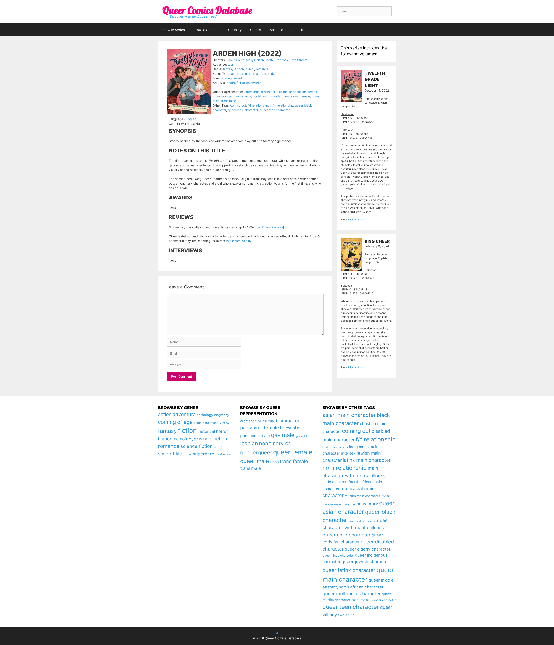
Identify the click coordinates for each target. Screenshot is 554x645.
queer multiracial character (351, 593)
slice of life (170, 454)
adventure (184, 414)
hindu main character (335, 447)
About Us (277, 30)
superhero (203, 454)
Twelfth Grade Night (375, 79)
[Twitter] (277, 633)
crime (197, 423)
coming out (238, 105)
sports (187, 454)
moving (226, 78)
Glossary (235, 30)
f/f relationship (258, 105)
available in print (242, 73)
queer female (300, 96)
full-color (243, 82)
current (261, 73)
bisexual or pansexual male (232, 96)
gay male (283, 435)
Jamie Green (235, 60)
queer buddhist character (362, 521)
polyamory (367, 503)
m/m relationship (281, 105)
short (218, 446)
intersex (348, 453)
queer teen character (275, 110)
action (165, 414)
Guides (255, 30)
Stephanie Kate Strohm (291, 60)
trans (274, 462)
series (272, 73)
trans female (294, 461)
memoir (179, 438)
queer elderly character (367, 549)
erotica (224, 423)
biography (221, 415)
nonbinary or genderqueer (271, 96)
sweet (238, 78)
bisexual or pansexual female (297, 92)
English (191, 119)
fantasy (228, 69)
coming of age (175, 422)
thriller (220, 454)
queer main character (243, 110)
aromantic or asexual (260, 92)
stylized (256, 82)
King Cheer (377, 241)
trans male (228, 101)
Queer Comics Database (207, 10)
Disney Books (356, 219)
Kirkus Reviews (272, 227)
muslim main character (362, 496)
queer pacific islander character (373, 600)
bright (231, 82)
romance (262, 69)
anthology (205, 415)
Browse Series (173, 30)
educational (211, 423)
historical (206, 431)
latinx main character (367, 460)
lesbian (249, 443)
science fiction (196, 446)
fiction (239, 69)
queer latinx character (348, 570)
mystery (195, 439)
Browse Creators (206, 30)
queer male (254, 461)
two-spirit (346, 615)
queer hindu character (338, 555)
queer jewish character (365, 561)
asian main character (349, 415)
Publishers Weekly (238, 241)
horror (222, 431)
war (229, 454)
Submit (297, 30)
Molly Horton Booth (259, 60)
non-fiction (215, 438)
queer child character (346, 535)
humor (250, 69)
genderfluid (302, 436)
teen (231, 64)
